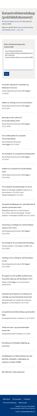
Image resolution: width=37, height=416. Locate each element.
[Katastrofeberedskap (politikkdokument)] (17, 53)
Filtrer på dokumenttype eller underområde (14, 45)
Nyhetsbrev (6, 399)
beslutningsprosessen (12, 21)
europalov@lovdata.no (28, 411)
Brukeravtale (23, 403)
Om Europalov (17, 399)
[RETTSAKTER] (17, 55)
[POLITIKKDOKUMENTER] (17, 51)
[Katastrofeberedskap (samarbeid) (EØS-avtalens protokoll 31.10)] (17, 57)
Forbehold (27, 399)
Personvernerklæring (9, 403)
